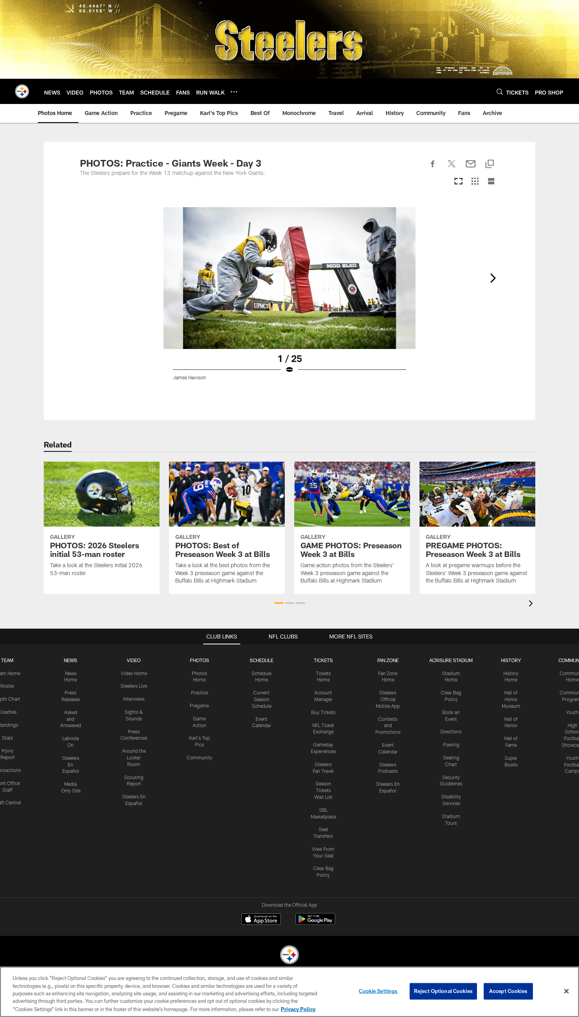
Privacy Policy (298, 1009)
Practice (199, 692)
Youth (572, 712)
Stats (7, 737)
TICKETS (323, 660)
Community (199, 757)
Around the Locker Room (134, 757)
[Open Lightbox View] (289, 298)
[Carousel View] (458, 181)
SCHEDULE (261, 660)
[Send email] (470, 168)
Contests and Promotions (388, 725)
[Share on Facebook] (433, 168)
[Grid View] (474, 181)
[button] (279, 603)
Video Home (134, 673)
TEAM (7, 660)
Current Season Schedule (261, 699)
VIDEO (134, 660)
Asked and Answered (70, 718)
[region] (289, 992)
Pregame (199, 705)
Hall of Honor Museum (511, 699)
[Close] (566, 991)
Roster (7, 686)
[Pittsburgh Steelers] (289, 955)
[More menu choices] (234, 92)
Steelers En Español (70, 764)
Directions (451, 731)
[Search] (500, 91)
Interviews (134, 699)
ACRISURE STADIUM (451, 660)
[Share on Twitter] (451, 168)
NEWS (70, 660)
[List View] (491, 181)
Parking (451, 744)
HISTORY (511, 660)
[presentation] (532, 604)
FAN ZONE (388, 660)
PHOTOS (199, 660)
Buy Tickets (323, 712)
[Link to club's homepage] (22, 91)
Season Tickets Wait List (323, 790)
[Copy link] (489, 164)
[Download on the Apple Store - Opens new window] (261, 920)
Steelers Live (134, 686)
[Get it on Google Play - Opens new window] (315, 923)
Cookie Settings (378, 991)
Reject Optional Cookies (443, 991)
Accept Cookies (508, 991)
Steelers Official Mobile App (388, 699)
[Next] (492, 278)
